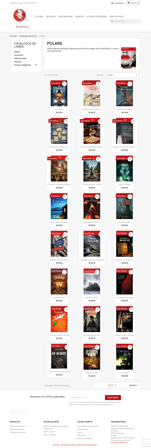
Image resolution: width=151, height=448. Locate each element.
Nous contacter (50, 435)
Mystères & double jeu (124, 260)
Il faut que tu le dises (59, 222)
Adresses (81, 435)
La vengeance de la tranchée (92, 260)
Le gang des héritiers (92, 335)
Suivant (133, 385)
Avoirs (79, 432)
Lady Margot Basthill (92, 222)
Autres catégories (97, 16)
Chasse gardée (124, 222)
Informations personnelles (88, 426)
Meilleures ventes (17, 429)
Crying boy (124, 373)
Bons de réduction (84, 438)
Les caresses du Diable (124, 297)
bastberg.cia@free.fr (119, 442)
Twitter (17, 411)
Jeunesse (51, 16)
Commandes (82, 429)
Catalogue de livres (25, 45)
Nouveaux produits (17, 426)
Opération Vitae (92, 373)
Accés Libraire (49, 432)
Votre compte (84, 422)
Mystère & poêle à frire (91, 109)
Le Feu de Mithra (59, 297)
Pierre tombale (125, 184)
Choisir (122, 75)
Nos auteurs (116, 16)
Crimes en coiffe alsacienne (59, 184)
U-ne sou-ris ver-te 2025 (59, 335)
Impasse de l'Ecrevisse (59, 260)
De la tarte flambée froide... (91, 147)
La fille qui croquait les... (59, 147)
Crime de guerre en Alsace (59, 371)
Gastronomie (65, 16)
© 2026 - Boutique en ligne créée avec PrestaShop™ (75, 445)
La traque (59, 109)
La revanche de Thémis (91, 184)
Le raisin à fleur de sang (124, 335)
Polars (39, 16)
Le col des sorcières (124, 109)
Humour (79, 16)
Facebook (12, 411)
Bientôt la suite (92, 297)
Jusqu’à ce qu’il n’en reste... (124, 147)
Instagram (23, 411)
